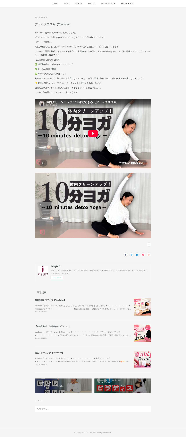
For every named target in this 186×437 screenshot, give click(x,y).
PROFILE (92, 3)
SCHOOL (78, 3)
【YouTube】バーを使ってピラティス (52, 326)
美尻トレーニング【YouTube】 (49, 352)
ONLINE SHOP (127, 3)
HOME (55, 3)
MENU (66, 3)
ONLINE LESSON (108, 3)
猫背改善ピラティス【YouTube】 (50, 299)
